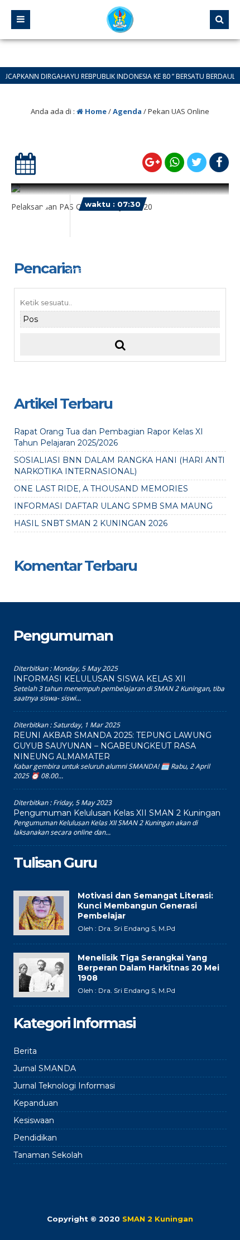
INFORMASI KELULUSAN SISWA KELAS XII (99, 679)
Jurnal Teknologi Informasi (64, 1086)
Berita (25, 1051)
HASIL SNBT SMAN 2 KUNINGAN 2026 (90, 523)
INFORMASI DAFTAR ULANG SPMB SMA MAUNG (113, 506)
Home (95, 111)
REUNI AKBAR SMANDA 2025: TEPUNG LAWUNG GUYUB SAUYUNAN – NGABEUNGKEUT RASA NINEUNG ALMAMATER (112, 745)
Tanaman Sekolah (48, 1155)
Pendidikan (35, 1138)
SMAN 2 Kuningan (157, 1218)
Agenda (127, 111)
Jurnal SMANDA (44, 1068)
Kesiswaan (33, 1120)
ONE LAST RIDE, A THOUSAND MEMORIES (101, 489)
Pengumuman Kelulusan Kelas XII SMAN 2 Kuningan (116, 813)
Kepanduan (35, 1103)
